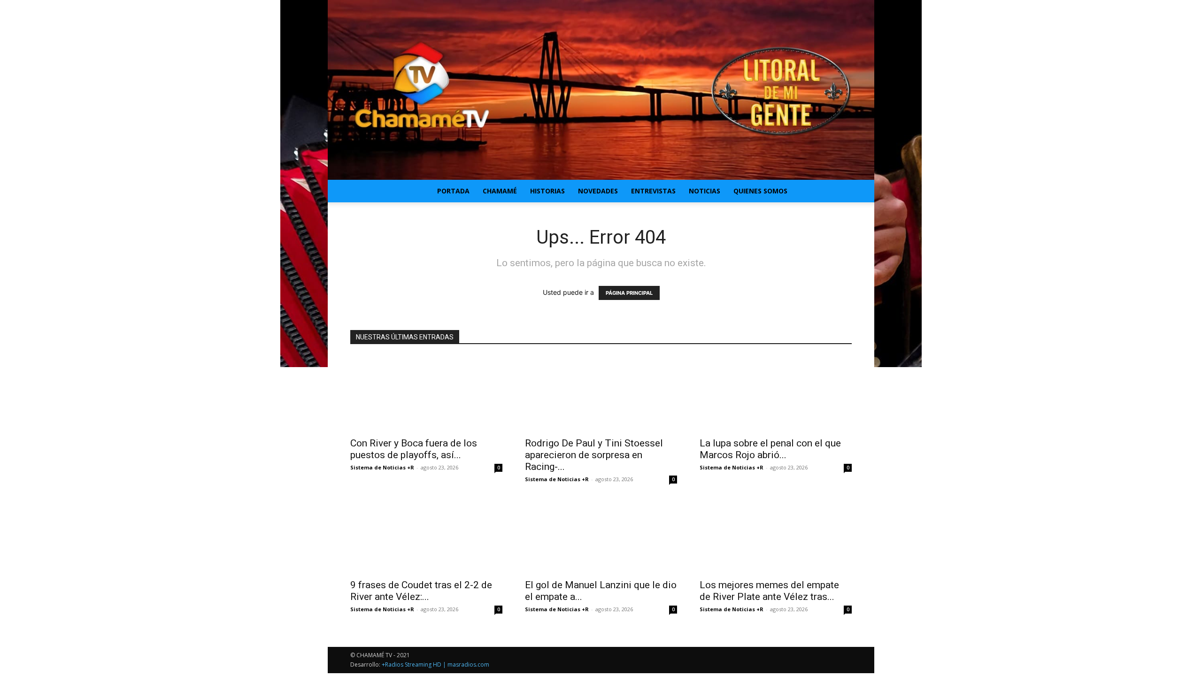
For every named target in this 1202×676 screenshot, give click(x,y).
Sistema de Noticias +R (382, 467)
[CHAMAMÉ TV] (601, 90)
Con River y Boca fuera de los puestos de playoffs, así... (413, 449)
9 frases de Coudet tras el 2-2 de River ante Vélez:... (421, 590)
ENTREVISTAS (653, 190)
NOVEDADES (598, 190)
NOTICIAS (704, 190)
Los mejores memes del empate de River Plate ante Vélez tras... (769, 590)
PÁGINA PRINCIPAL (629, 293)
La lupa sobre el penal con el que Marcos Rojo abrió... (770, 449)
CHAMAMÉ (500, 190)
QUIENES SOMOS (760, 190)
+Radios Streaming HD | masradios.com (435, 664)
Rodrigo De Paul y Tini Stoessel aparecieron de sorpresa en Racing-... (594, 455)
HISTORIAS (547, 190)
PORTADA (453, 190)
